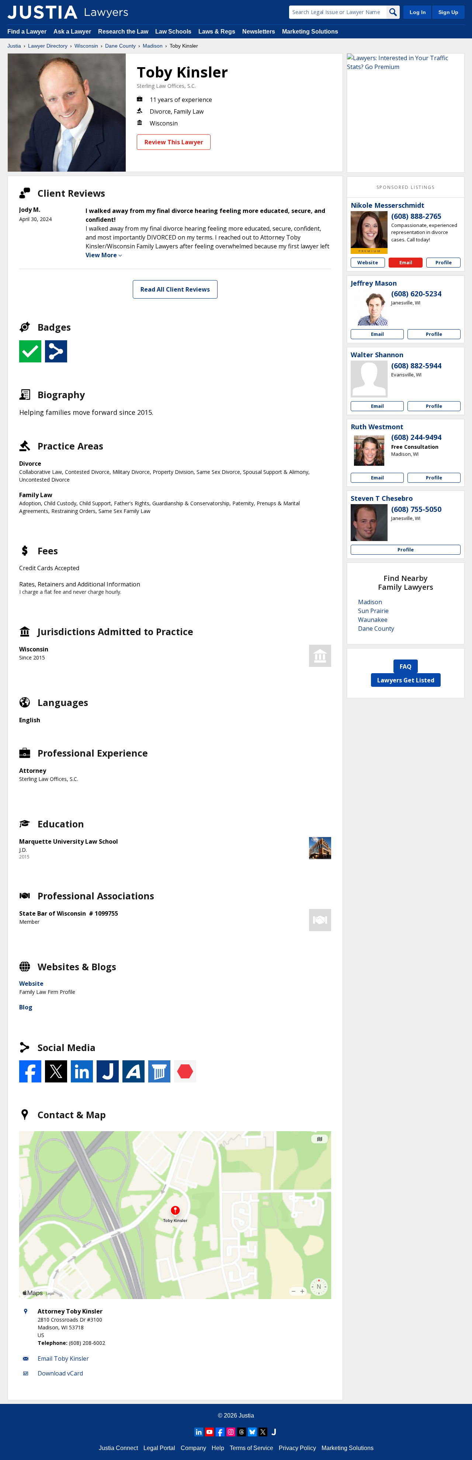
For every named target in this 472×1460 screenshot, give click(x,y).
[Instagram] (230, 1432)
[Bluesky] (252, 1432)
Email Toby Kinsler (63, 1358)
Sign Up (448, 12)
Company (193, 1448)
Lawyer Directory (47, 46)
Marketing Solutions (310, 31)
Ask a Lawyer (73, 31)
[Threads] (241, 1432)
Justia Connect (118, 1448)
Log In (418, 12)
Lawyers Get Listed (405, 680)
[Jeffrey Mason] (369, 307)
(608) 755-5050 (416, 509)
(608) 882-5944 (416, 366)
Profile (443, 262)
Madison (153, 46)
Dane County (120, 46)
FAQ (406, 666)
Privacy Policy (297, 1448)
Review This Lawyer (174, 142)
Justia (14, 46)
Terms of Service (251, 1448)
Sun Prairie (373, 611)
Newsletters (258, 31)
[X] (262, 1432)
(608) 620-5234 (416, 294)
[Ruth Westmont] (369, 450)
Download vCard (60, 1373)
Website (31, 983)
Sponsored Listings (405, 187)
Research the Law (123, 31)
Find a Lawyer (26, 31)
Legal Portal (159, 1448)
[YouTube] (209, 1432)
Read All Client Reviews (175, 289)
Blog (25, 1007)
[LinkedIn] (198, 1432)
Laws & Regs (216, 31)
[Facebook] (220, 1432)
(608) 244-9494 (416, 437)
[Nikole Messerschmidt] (369, 229)
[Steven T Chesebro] (369, 522)
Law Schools (173, 31)
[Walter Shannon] (369, 379)
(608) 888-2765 (416, 216)
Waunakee (373, 620)
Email (405, 262)
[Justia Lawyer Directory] (42, 12)
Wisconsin (86, 46)
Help (218, 1448)
